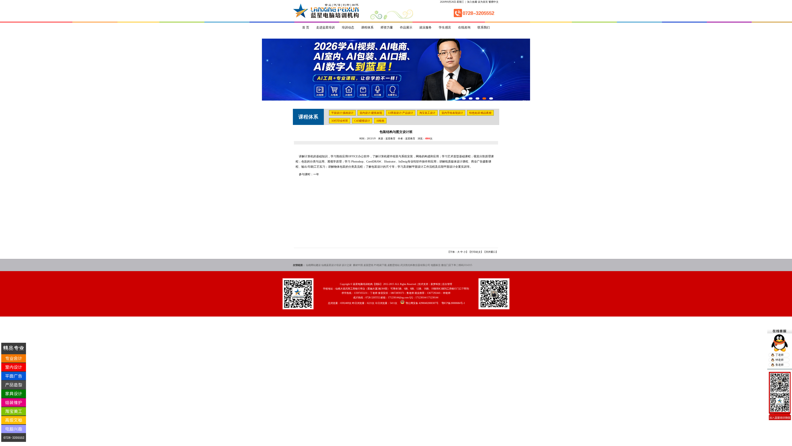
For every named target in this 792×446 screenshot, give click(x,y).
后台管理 (447, 284)
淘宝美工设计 (427, 112)
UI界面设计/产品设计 (400, 112)
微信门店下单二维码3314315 (456, 265)
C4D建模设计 (362, 120)
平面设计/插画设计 (342, 112)
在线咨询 (464, 27)
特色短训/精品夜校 (480, 112)
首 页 (305, 27)
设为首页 (483, 1)
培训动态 (348, 27)
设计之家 (347, 265)
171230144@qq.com (398, 297)
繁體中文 (494, 1)
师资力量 (387, 27)
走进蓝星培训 (325, 27)
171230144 (421, 297)
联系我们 (483, 27)
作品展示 (406, 27)
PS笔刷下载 (380, 265)
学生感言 (445, 27)
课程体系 (367, 27)
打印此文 (476, 251)
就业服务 (425, 27)
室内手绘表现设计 (452, 112)
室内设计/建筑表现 (371, 112)
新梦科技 (436, 284)
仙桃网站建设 (313, 265)
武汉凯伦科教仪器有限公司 (415, 265)
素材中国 (358, 265)
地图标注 (436, 265)
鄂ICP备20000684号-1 (453, 303)
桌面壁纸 (368, 265)
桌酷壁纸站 (393, 265)
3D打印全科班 (339, 120)
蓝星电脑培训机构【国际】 (368, 284)
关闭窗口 (491, 251)
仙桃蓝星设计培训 (331, 265)
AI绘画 (380, 120)
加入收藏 (472, 1)
